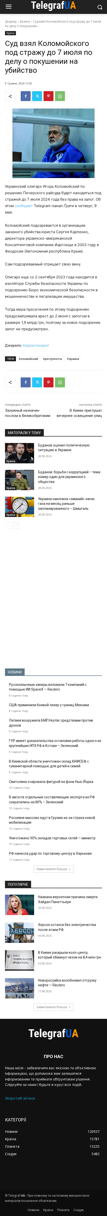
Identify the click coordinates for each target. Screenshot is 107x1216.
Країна (25, 21)
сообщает (24, 205)
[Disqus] (53, 598)
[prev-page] (8, 525)
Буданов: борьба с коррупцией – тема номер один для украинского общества (69, 477)
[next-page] (16, 525)
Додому (11, 21)
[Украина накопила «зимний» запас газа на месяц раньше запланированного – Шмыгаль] (19, 507)
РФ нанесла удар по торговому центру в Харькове (50, 853)
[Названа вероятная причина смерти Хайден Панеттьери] (19, 905)
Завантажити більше (51, 869)
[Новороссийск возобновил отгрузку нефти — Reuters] (19, 988)
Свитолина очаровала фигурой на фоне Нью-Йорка (51, 782)
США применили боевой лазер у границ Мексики (49, 705)
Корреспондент (36, 345)
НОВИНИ (15, 672)
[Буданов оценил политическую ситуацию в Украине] (19, 453)
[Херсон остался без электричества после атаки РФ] (19, 932)
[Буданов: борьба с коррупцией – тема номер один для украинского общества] (19, 480)
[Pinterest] (49, 96)
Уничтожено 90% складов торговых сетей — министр (52, 838)
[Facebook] (26, 96)
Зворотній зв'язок (20, 1098)
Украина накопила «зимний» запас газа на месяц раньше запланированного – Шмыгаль (66, 504)
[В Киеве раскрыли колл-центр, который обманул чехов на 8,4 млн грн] (19, 960)
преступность (52, 359)
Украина (73, 359)
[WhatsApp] (60, 96)
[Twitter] (37, 96)
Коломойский (28, 359)
